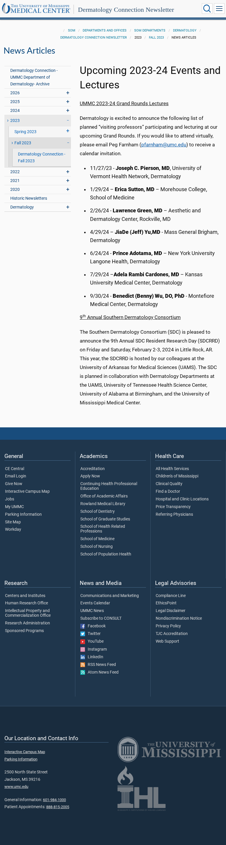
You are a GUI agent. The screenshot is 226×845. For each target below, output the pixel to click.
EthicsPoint (166, 603)
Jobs (9, 499)
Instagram (96, 649)
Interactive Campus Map (27, 491)
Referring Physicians (174, 514)
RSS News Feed (100, 664)
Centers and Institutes (25, 595)
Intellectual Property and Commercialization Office (28, 613)
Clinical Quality (169, 484)
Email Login (15, 476)
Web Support (167, 641)
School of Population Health (105, 554)
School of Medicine (97, 539)
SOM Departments (149, 30)
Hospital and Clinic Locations (182, 499)
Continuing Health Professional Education (108, 486)
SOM (71, 30)
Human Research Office (26, 603)
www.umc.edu (16, 786)
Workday (13, 529)
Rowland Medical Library (102, 504)
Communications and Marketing (109, 595)
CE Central (14, 469)
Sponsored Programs (24, 631)
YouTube (94, 641)
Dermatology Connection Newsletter (126, 9)
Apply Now (90, 476)
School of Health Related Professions (102, 529)
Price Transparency (173, 507)
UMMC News (92, 610)
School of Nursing (96, 546)
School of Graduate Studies (105, 519)
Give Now (13, 484)
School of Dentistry (97, 511)
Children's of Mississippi (177, 476)
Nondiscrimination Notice (179, 618)
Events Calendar (95, 603)
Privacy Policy (168, 626)
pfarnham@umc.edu (163, 145)
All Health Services (172, 469)
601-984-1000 (54, 800)
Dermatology (185, 30)
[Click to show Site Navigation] (219, 8)
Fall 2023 (156, 37)
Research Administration (27, 623)
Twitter (93, 633)
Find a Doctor (168, 491)
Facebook (95, 626)
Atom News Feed (102, 672)
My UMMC (14, 507)
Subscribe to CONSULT (101, 618)
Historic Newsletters (28, 198)
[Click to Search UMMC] (207, 8)
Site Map (13, 522)
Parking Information (23, 514)
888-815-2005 (57, 807)
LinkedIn (94, 657)
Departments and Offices (105, 30)
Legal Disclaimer (170, 610)
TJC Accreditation (172, 633)
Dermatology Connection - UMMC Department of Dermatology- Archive (34, 77)
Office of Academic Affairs (104, 496)
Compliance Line (171, 595)
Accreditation (92, 469)
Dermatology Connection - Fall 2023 (41, 157)
